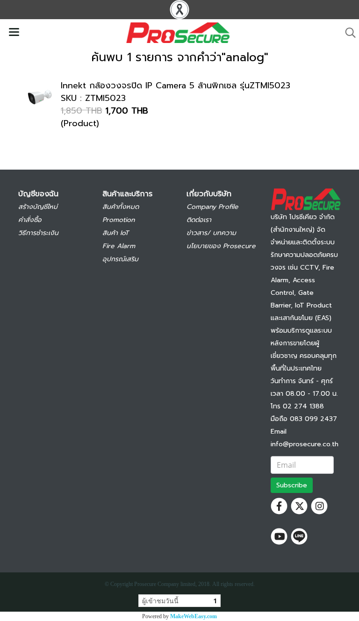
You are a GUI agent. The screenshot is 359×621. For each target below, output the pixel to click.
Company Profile (212, 207)
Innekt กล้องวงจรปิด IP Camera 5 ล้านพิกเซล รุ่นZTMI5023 (175, 85)
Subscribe (291, 485)
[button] (347, 33)
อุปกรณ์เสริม (120, 259)
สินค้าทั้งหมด (120, 207)
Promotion (118, 220)
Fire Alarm (118, 246)
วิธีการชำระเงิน (38, 233)
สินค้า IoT (115, 233)
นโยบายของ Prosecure (221, 246)
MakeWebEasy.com (193, 616)
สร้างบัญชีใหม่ (37, 207)
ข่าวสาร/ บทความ (211, 233)
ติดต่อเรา (199, 220)
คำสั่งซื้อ (30, 220)
